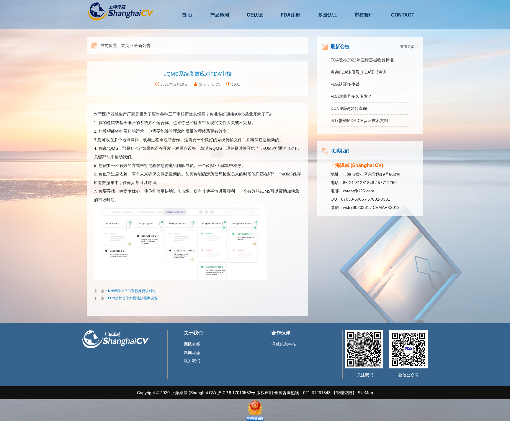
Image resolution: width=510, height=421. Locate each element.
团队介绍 (192, 344)
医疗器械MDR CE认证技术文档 (359, 120)
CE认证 (255, 14)
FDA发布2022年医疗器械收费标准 (362, 60)
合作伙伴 (281, 332)
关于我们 (193, 332)
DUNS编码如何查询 (349, 108)
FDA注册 (290, 14)
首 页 (187, 14)
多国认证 (327, 14)
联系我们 (340, 150)
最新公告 (142, 45)
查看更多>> (409, 47)
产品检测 (219, 14)
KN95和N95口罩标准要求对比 (132, 291)
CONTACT (402, 14)
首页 (125, 45)
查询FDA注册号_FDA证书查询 (359, 72)
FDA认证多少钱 (345, 84)
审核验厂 (363, 14)
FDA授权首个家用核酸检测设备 (133, 298)
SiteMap (365, 392)
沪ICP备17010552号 (236, 392)
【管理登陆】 (345, 392)
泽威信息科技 (284, 344)
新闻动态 (192, 352)
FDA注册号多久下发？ (351, 96)
